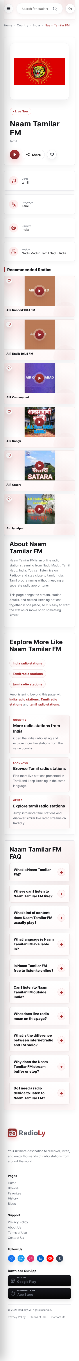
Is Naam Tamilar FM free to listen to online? (33, 968)
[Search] (55, 8)
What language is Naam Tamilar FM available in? (34, 944)
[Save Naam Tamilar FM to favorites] (52, 154)
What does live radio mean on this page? (31, 1016)
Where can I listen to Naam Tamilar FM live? (33, 893)
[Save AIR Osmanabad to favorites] (9, 368)
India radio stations (27, 663)
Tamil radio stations (28, 674)
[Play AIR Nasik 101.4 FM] (39, 334)
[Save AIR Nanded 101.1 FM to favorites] (9, 281)
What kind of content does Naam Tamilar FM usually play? (33, 917)
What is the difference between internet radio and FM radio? (33, 1040)
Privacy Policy (18, 1222)
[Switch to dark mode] (70, 8)
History (13, 1198)
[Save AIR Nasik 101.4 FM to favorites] (9, 324)
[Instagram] (30, 1258)
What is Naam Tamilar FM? (32, 872)
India (36, 25)
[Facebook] (11, 1258)
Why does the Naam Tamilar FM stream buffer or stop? (31, 1067)
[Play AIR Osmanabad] (39, 378)
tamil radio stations (27, 684)
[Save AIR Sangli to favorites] (9, 412)
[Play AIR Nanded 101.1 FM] (39, 291)
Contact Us (16, 1237)
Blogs (12, 1203)
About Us (14, 1227)
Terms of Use (17, 1232)
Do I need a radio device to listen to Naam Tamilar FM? (29, 1093)
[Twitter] (21, 1258)
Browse (13, 1188)
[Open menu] (8, 8)
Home (8, 25)
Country (22, 25)
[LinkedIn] (40, 1258)
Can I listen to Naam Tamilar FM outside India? (30, 992)
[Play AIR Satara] (39, 465)
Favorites (14, 1193)
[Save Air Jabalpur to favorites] (9, 499)
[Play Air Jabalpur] (39, 509)
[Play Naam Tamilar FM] (15, 154)
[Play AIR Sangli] (39, 422)
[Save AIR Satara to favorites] (9, 455)
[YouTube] (50, 1258)
